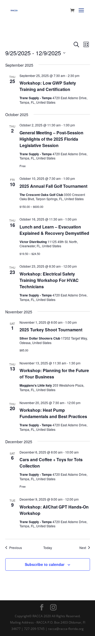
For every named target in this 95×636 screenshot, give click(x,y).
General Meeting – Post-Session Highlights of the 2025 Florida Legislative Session (51, 139)
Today (47, 548)
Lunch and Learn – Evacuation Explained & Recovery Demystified (54, 230)
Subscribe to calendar (44, 564)
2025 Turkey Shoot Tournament (51, 330)
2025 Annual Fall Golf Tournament (53, 186)
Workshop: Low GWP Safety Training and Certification (48, 86)
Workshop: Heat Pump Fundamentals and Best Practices (53, 413)
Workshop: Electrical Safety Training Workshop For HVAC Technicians (49, 280)
